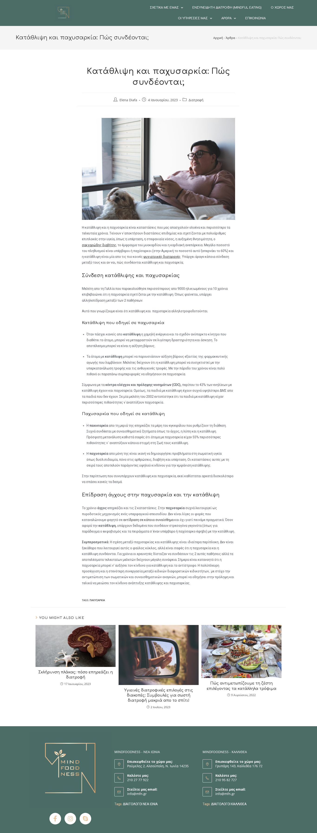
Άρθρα (226, 18)
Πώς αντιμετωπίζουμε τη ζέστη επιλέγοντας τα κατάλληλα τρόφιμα (241, 686)
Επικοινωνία (255, 18)
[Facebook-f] (55, 818)
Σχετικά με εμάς (164, 7)
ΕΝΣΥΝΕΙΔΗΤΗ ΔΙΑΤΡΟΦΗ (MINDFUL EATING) (227, 7)
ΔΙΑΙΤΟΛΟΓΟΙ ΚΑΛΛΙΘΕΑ (229, 804)
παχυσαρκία (97, 600)
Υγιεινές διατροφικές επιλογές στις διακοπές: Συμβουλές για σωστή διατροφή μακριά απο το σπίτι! (158, 695)
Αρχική (218, 38)
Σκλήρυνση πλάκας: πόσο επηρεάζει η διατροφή (75, 674)
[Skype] (85, 818)
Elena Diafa (128, 100)
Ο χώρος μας (282, 7)
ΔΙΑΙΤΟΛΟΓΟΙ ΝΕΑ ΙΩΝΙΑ (140, 804)
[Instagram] (70, 818)
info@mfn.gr (137, 794)
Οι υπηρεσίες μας (193, 18)
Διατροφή (196, 100)
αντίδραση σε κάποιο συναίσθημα (148, 520)
